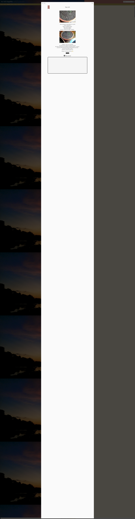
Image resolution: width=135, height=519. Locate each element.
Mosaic (12, 4)
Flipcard (5, 4)
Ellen (72, 51)
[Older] (45, 3)
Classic (2, 4)
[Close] (92, 3)
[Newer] (43, 3)
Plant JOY (67, 7)
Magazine (8, 4)
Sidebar (15, 4)
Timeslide (23, 4)
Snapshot (19, 4)
